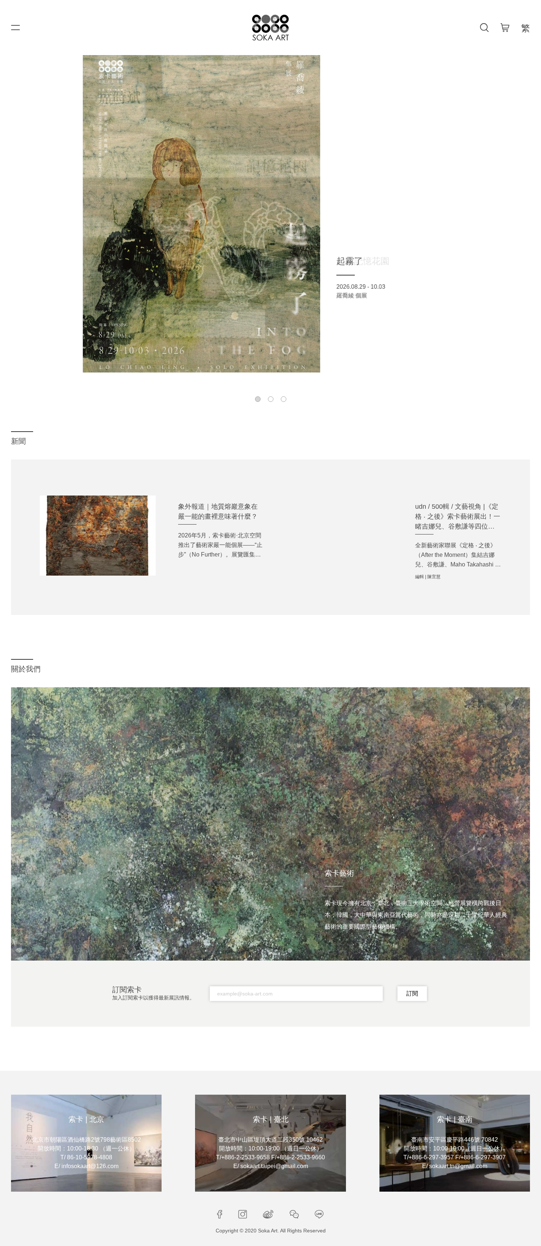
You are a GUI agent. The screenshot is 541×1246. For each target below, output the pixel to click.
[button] (258, 399)
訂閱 (412, 993)
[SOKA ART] (270, 27)
